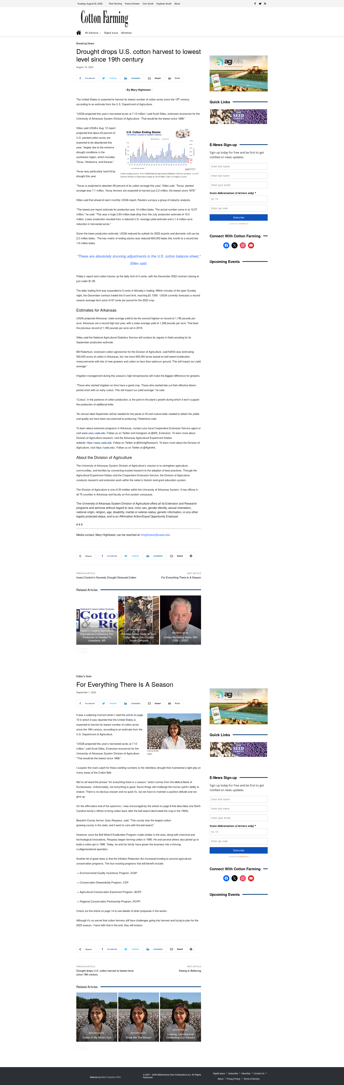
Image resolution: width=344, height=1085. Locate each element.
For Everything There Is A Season (181, 577)
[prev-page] (78, 650)
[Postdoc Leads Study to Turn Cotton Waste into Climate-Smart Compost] (138, 620)
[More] (191, 556)
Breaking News (85, 43)
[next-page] (84, 650)
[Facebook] (255, 3)
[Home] (79, 33)
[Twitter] (260, 3)
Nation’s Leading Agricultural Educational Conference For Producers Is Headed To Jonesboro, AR (96, 635)
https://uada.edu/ (105, 447)
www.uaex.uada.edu (93, 433)
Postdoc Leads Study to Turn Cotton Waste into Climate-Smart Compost (139, 637)
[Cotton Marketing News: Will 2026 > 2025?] (180, 620)
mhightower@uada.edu (155, 535)
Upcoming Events (225, 261)
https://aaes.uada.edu (99, 442)
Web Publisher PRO (111, 1077)
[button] (260, 33)
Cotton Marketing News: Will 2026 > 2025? (180, 638)
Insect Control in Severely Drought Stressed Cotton (106, 577)
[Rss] (265, 3)
